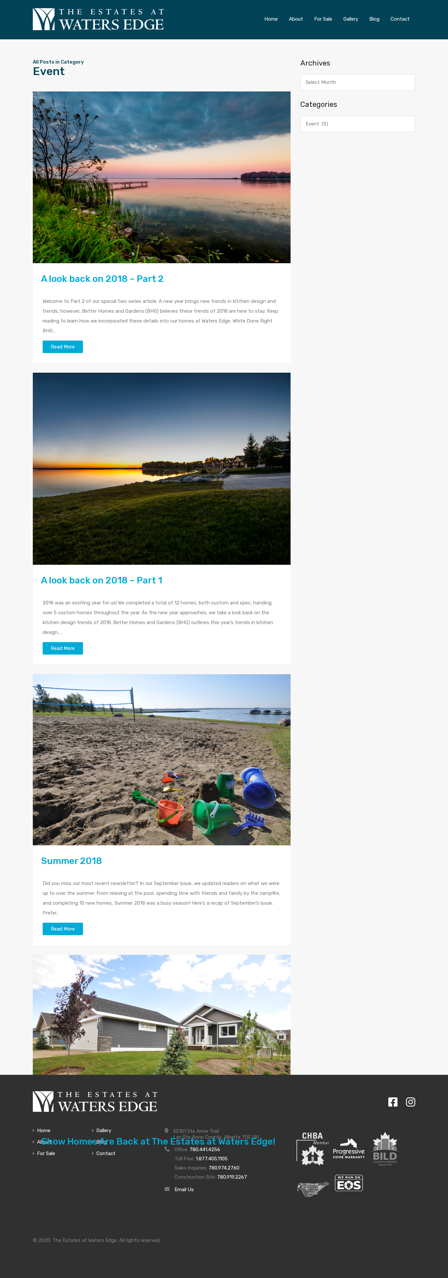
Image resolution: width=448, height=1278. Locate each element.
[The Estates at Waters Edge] (95, 1101)
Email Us (184, 1189)
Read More (63, 347)
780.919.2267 (232, 1177)
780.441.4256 (205, 1149)
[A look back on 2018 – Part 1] (162, 469)
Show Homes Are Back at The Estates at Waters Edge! (158, 1141)
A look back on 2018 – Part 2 (102, 278)
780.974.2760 (224, 1168)
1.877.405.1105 (212, 1159)
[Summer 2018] (162, 759)
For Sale (46, 1153)
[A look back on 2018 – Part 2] (162, 177)
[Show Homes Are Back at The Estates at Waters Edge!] (162, 1040)
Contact (105, 1153)
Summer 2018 (71, 860)
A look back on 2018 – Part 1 (101, 580)
